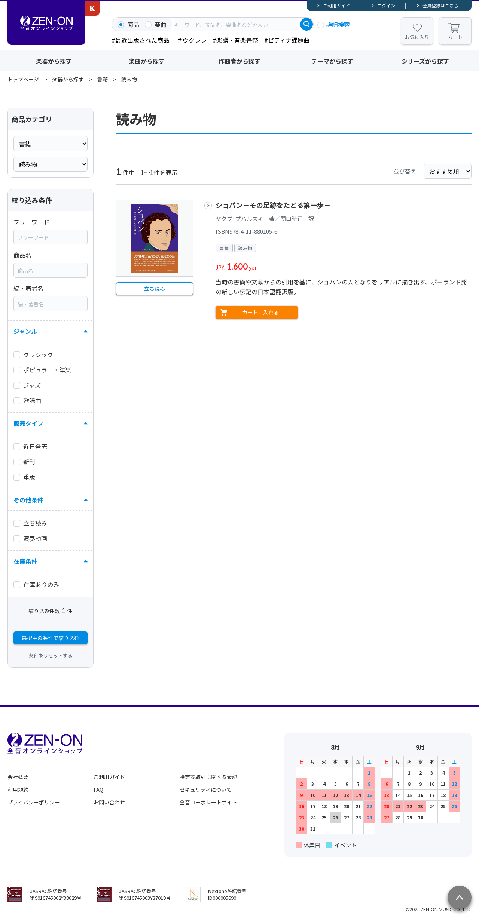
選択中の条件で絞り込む (50, 637)
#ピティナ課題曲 (286, 40)
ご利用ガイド (336, 5)
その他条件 (28, 499)
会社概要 (17, 777)
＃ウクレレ (192, 40)
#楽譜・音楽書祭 (235, 40)
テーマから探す (332, 60)
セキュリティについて (206, 789)
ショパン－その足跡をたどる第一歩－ (273, 205)
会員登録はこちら (440, 5)
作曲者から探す (239, 60)
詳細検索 (338, 24)
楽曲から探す (147, 60)
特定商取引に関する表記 (208, 777)
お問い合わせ (109, 802)
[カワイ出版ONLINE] (92, 8)
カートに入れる (260, 312)
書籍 (102, 79)
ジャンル (25, 331)
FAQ (98, 789)
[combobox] (236, 24)
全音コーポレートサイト (208, 802)
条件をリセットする (51, 655)
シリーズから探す (425, 60)
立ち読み (154, 288)
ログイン (386, 5)
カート (455, 36)
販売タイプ (28, 423)
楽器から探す (54, 60)
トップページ (23, 79)
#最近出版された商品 (140, 40)
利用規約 (17, 789)
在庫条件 (25, 561)
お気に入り (417, 36)
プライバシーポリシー (33, 802)
